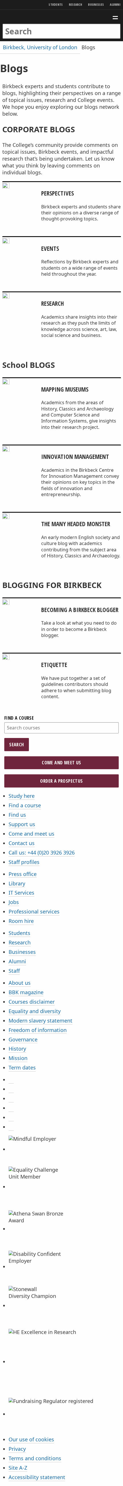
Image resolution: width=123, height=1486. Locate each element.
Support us (22, 824)
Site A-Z (18, 1467)
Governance (23, 1039)
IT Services (21, 892)
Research (75, 4)
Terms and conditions (35, 1458)
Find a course (19, 718)
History (17, 1048)
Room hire (21, 920)
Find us (17, 814)
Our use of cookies (31, 1439)
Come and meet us (61, 762)
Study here (22, 795)
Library (17, 883)
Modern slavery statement (40, 1020)
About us (20, 982)
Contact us (22, 843)
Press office (23, 874)
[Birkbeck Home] (62, 17)
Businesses (96, 4)
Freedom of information (38, 1030)
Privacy (17, 1448)
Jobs (14, 902)
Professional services (34, 911)
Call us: (42, 852)
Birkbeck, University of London (40, 47)
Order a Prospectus (61, 781)
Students (56, 4)
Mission (18, 1058)
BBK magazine (26, 992)
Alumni (115, 4)
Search (16, 744)
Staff (14, 970)
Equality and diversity (35, 1011)
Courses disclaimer (32, 1001)
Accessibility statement (37, 1477)
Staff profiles (24, 862)
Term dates (22, 1067)
